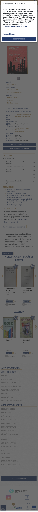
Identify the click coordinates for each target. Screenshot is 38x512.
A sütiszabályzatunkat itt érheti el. (17, 25)
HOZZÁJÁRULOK (19, 39)
